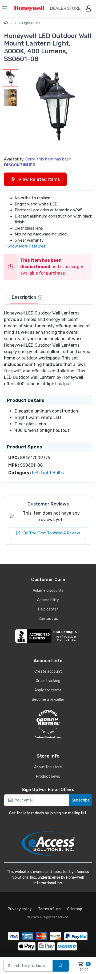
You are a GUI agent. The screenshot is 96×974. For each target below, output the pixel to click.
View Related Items (38, 179)
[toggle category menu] (4, 8)
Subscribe (81, 800)
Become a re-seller (48, 699)
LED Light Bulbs (27, 23)
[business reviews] (48, 636)
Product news (48, 776)
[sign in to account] (89, 8)
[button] (55, 106)
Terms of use (49, 909)
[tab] (24, 298)
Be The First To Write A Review (51, 533)
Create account (48, 671)
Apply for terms (48, 690)
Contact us (48, 618)
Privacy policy (20, 909)
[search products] (61, 966)
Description (24, 297)
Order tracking (48, 681)
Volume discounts (48, 590)
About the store (48, 767)
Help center (48, 609)
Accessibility (48, 600)
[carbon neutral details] (48, 724)
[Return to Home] (6, 23)
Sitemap (74, 909)
